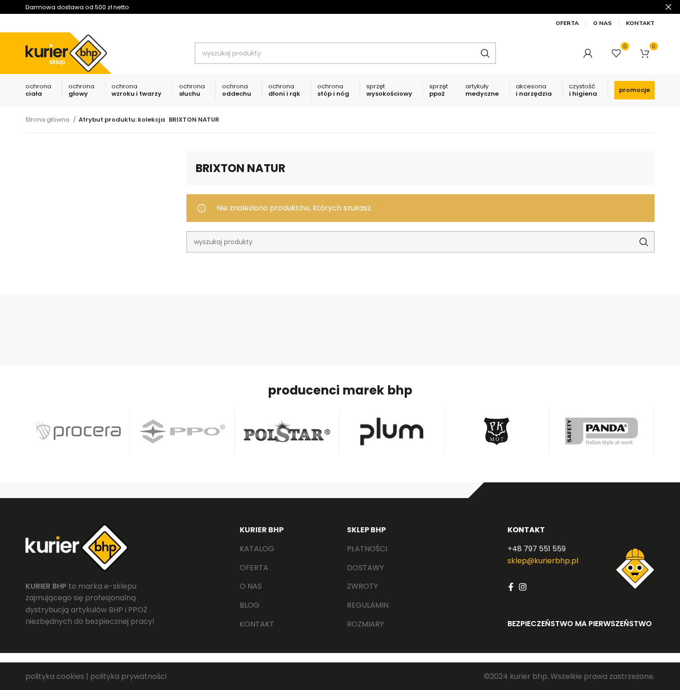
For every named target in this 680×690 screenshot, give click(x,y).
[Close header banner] (668, 7)
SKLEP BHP (366, 529)
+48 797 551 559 (536, 548)
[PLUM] (392, 431)
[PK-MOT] (497, 431)
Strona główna (48, 119)
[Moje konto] (588, 53)
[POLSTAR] (287, 431)
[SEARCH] (485, 53)
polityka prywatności (128, 676)
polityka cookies (54, 676)
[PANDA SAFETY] (601, 431)
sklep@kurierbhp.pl (542, 560)
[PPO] (182, 431)
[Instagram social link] (522, 587)
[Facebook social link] (511, 587)
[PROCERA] (77, 431)
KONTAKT (526, 529)
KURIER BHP (262, 529)
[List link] (286, 549)
